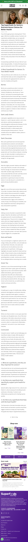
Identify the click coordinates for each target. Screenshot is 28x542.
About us (3, 524)
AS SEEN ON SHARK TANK (6, 520)
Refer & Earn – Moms (6, 533)
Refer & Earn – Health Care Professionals (10, 531)
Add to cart (7, 457)
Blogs (2, 527)
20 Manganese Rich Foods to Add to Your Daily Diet (12, 480)
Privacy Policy (4, 535)
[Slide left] (12, 488)
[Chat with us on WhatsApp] (2, 540)
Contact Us (3, 529)
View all (25, 461)
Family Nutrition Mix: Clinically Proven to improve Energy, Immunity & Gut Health (20, 445)
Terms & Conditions (5, 539)
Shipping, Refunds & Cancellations (9, 537)
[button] (1, 5)
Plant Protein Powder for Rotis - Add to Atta (7, 443)
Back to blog (15, 417)
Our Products (4, 522)
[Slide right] (15, 488)
